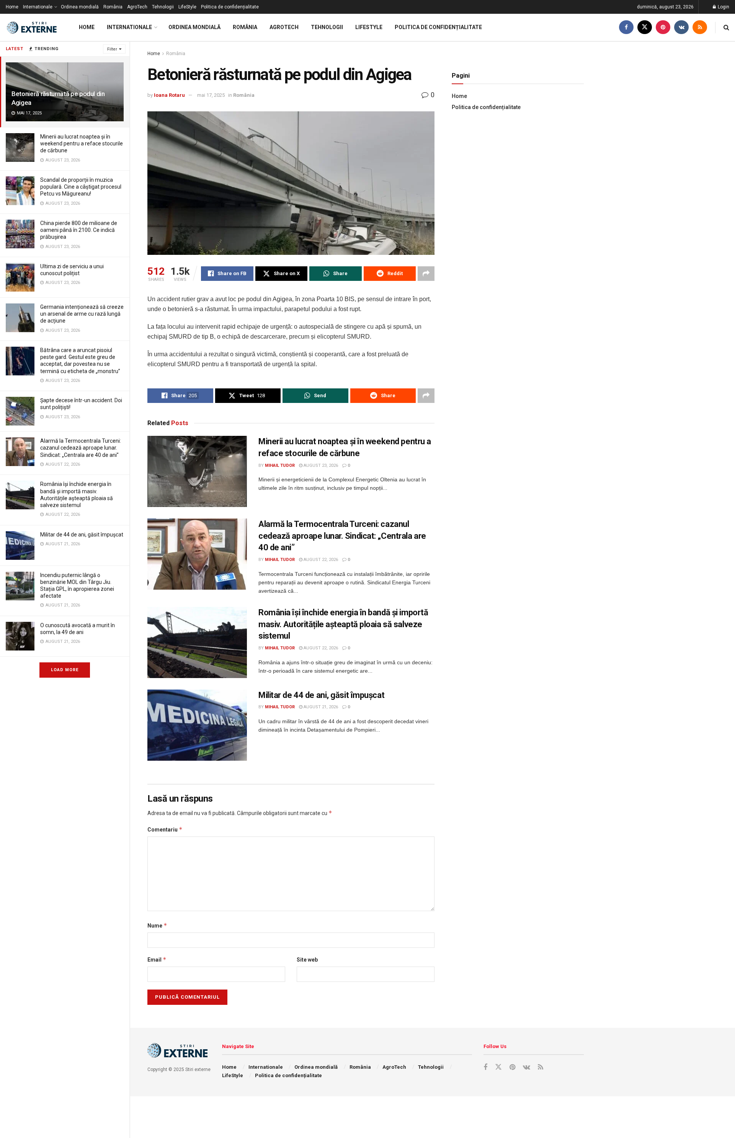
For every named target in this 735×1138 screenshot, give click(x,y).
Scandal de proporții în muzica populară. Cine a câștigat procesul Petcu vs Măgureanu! (80, 187)
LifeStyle (187, 7)
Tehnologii (163, 7)
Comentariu (165, 829)
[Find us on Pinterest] (663, 27)
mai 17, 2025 (211, 95)
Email (157, 959)
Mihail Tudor (280, 465)
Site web (307, 960)
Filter (112, 49)
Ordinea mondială (80, 7)
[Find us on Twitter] (644, 27)
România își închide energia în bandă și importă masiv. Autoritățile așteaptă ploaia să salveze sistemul (343, 624)
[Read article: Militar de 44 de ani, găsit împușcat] (197, 725)
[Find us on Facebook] (626, 27)
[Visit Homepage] (32, 27)
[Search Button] (726, 27)
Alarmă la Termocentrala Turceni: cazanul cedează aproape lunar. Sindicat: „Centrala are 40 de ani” (80, 448)
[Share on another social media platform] (426, 273)
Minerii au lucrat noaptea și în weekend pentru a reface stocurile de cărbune (81, 143)
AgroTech (137, 7)
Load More (64, 669)
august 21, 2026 (320, 706)
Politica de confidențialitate (230, 7)
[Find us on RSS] (700, 27)
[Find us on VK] (681, 27)
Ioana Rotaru (169, 95)
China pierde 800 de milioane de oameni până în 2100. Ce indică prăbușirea (78, 230)
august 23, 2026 (320, 465)
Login (723, 7)
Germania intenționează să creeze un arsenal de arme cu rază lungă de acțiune (82, 314)
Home (12, 7)
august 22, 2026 (320, 559)
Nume (157, 925)
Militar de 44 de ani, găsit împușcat (81, 535)
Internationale (37, 7)
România (112, 7)
